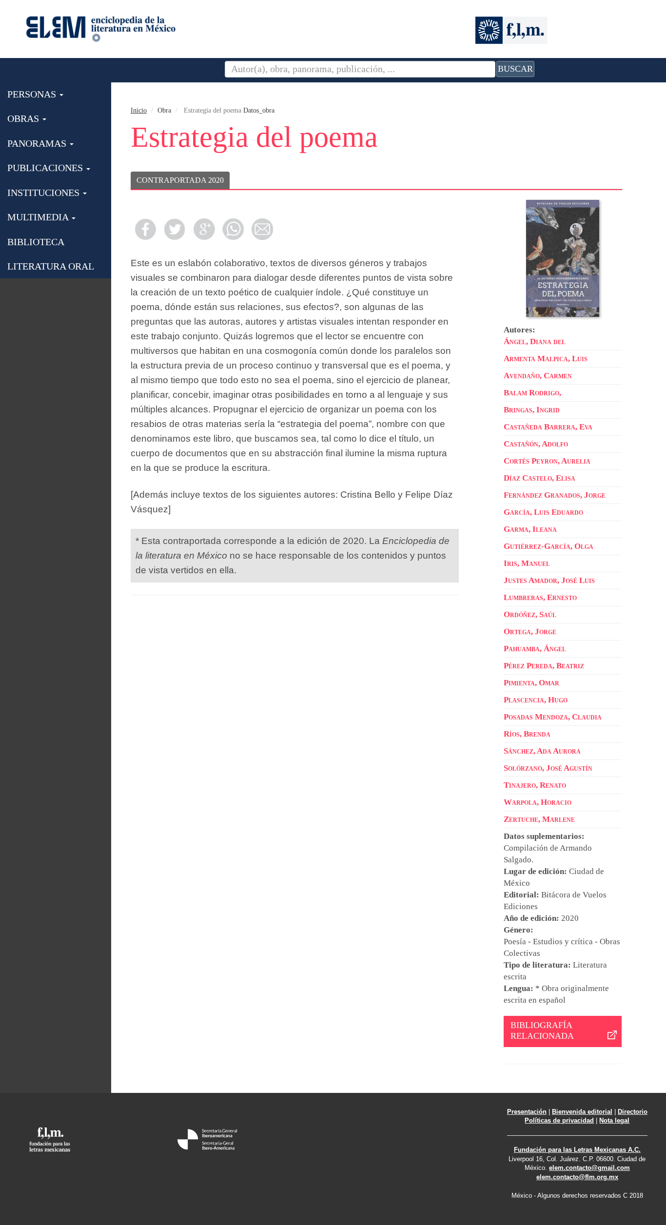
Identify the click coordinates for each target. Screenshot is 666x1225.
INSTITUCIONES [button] (44, 192)
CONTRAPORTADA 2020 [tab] (180, 180)
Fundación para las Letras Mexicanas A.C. (577, 1149)
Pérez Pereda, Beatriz (544, 665)
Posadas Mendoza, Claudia (553, 716)
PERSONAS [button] (33, 94)
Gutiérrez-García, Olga (548, 546)
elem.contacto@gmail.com (589, 1167)
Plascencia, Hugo (536, 699)
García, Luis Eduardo (543, 512)
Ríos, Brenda (527, 734)
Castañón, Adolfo (536, 443)
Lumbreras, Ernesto (540, 597)
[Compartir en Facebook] (145, 229)
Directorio (632, 1111)
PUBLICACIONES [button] (46, 167)
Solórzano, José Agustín (548, 768)
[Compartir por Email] (262, 229)
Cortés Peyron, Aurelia (547, 461)
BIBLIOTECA (35, 241)
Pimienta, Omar (531, 682)
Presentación (527, 1111)
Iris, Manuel (527, 563)
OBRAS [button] (24, 118)
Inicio (139, 110)
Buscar (515, 69)
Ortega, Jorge (530, 631)
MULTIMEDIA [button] (39, 217)
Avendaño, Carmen (538, 375)
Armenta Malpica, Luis (546, 358)
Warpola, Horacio (537, 802)
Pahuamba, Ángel (535, 648)
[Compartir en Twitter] (174, 229)
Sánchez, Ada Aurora (542, 751)
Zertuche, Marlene (539, 819)
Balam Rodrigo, (532, 392)
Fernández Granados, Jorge (555, 495)
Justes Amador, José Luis (549, 580)
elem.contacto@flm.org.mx (577, 1177)
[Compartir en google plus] (203, 229)
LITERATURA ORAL (50, 266)
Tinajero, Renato (535, 785)
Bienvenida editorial (582, 1111)
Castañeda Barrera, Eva (548, 426)
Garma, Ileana (530, 529)
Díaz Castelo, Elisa (539, 478)
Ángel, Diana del (535, 341)
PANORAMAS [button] (38, 143)
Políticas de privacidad (559, 1120)
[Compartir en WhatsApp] (233, 229)
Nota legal (614, 1120)
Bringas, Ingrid (532, 409)
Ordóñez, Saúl (530, 614)
